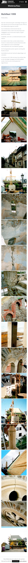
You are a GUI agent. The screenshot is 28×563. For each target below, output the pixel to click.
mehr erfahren (23, 561)
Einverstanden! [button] (16, 561)
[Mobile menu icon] (26, 2)
